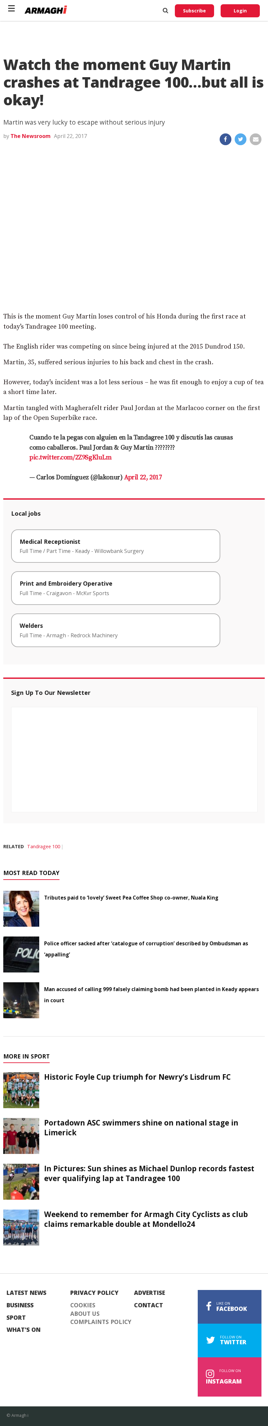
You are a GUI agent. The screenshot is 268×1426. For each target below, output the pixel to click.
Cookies (82, 1305)
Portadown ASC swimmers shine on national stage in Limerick (141, 1127)
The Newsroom (30, 136)
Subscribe (194, 11)
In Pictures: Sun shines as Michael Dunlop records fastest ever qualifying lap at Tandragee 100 (149, 1173)
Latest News (26, 1293)
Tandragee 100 (43, 846)
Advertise (149, 1293)
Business (20, 1305)
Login (240, 11)
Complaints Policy (100, 1322)
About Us (85, 1314)
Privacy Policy (94, 1293)
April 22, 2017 (143, 477)
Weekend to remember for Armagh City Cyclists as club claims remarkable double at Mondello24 (146, 1219)
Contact (148, 1305)
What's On (24, 1330)
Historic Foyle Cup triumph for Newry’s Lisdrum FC (137, 1077)
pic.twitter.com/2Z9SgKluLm (70, 458)
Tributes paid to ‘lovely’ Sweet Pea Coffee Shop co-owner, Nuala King (131, 897)
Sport (16, 1318)
